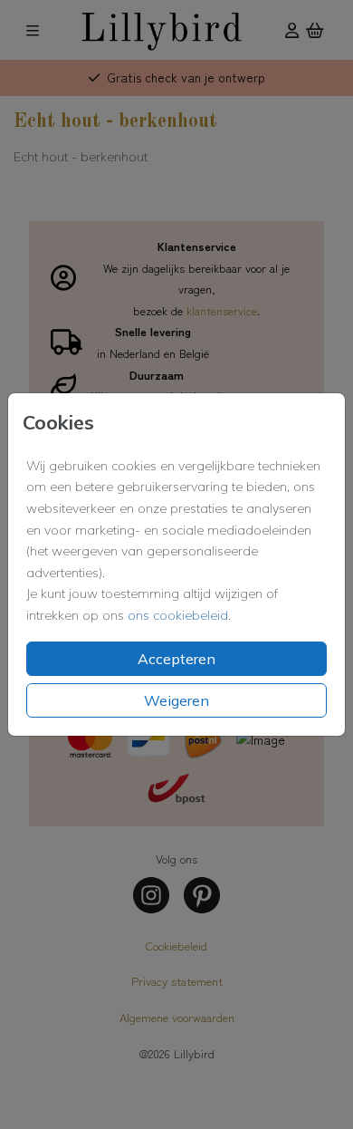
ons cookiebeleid (178, 615)
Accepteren (176, 659)
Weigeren (176, 700)
